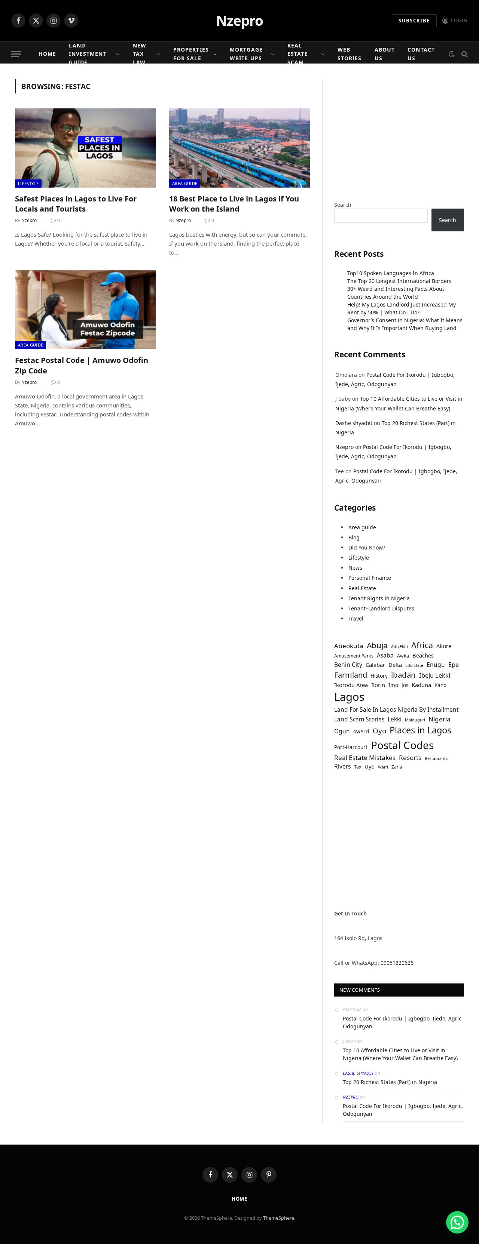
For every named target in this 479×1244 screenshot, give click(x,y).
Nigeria (439, 719)
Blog (354, 537)
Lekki (395, 719)
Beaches (423, 655)
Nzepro (29, 220)
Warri (383, 767)
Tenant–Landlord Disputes (381, 608)
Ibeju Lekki (434, 675)
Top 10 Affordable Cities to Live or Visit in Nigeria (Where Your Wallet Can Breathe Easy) (400, 1054)
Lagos (349, 696)
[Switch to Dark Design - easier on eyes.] (452, 54)
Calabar (375, 664)
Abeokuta (348, 645)
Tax (357, 767)
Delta (395, 664)
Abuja (377, 645)
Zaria (396, 767)
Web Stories (350, 53)
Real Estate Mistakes (365, 757)
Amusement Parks (353, 656)
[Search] (464, 54)
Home (47, 53)
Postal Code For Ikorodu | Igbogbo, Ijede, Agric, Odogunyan (403, 1022)
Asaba (385, 655)
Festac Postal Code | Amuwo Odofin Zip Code (81, 365)
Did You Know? (366, 547)
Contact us (421, 53)
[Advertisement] (399, 131)
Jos (405, 685)
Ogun (342, 731)
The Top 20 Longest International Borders (399, 280)
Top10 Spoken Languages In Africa (390, 273)
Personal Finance (369, 577)
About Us (385, 53)
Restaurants (436, 758)
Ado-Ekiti (399, 646)
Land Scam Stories (359, 719)
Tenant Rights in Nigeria (379, 598)
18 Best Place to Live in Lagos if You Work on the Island (234, 204)
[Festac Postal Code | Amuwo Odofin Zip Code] (85, 310)
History (379, 675)
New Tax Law (139, 54)
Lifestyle (28, 183)
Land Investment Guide (87, 54)
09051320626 (397, 962)
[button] (457, 1222)
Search (342, 204)
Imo (393, 685)
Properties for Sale (191, 53)
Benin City (348, 665)
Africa (422, 645)
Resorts (410, 757)
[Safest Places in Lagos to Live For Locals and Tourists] (85, 148)
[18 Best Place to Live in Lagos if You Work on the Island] (239, 148)
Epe (453, 665)
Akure (443, 646)
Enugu (436, 665)
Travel (355, 618)
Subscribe (414, 20)
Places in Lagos (420, 730)
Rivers (342, 766)
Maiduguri (415, 720)
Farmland (350, 675)
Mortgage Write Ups (246, 53)
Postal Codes (402, 745)
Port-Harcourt (350, 747)
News (355, 567)
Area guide (184, 183)
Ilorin (378, 685)
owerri (361, 731)
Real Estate (362, 588)
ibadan (403, 674)
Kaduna (421, 685)
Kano (440, 685)
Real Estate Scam (297, 54)
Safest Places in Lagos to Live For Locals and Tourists (76, 204)
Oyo (379, 731)
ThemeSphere (278, 1217)
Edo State (414, 665)
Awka (403, 656)
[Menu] (16, 54)
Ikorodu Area (351, 685)
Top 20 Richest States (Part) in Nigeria (390, 1082)
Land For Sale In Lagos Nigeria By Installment (396, 709)
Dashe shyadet (353, 423)
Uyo (369, 766)
